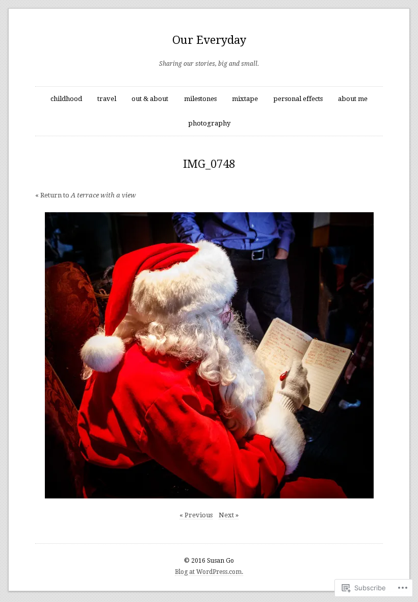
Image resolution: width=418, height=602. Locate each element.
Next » (229, 515)
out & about (150, 99)
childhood (66, 99)
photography (209, 123)
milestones (200, 99)
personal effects (298, 99)
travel (106, 99)
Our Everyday (209, 40)
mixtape (245, 99)
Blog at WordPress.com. (209, 571)
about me (353, 99)
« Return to (85, 195)
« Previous (196, 515)
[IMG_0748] (209, 355)
